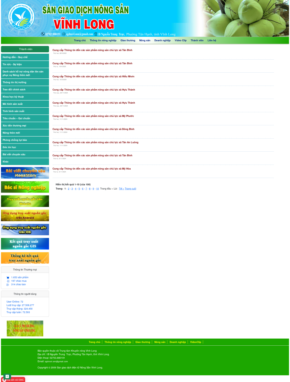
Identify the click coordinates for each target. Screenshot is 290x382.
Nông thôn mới (11, 132)
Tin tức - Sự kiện (12, 64)
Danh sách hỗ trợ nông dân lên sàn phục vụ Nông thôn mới (23, 73)
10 (97, 188)
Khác (6, 161)
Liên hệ (212, 40)
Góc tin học (9, 147)
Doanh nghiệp (162, 40)
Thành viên (197, 40)
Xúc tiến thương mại (14, 125)
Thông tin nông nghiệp (103, 40)
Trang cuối (130, 188)
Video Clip (181, 40)
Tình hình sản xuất (13, 111)
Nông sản (144, 40)
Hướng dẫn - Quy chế (15, 57)
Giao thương (127, 40)
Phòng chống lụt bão (15, 140)
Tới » (121, 188)
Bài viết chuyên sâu (14, 154)
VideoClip (195, 342)
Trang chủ (80, 40)
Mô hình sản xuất (13, 103)
